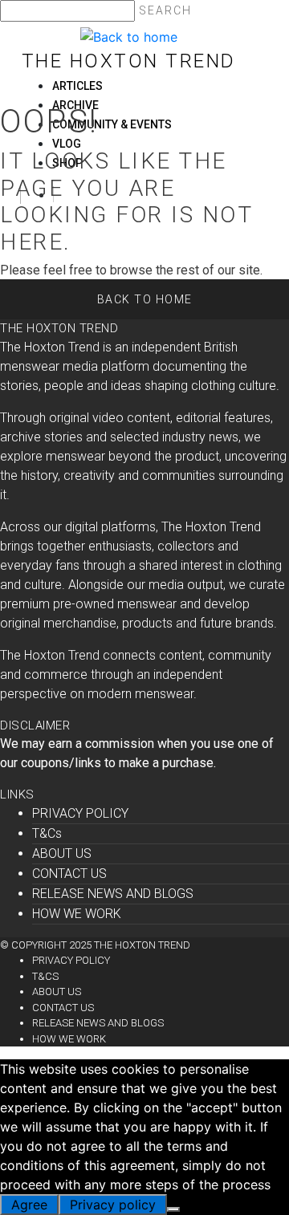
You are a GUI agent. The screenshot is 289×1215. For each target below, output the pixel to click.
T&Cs (47, 833)
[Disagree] (173, 1209)
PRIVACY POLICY (80, 813)
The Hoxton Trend (129, 61)
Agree (29, 1205)
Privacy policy (113, 1205)
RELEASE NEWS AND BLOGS (112, 893)
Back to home (145, 299)
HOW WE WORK (76, 913)
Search (165, 10)
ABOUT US (62, 853)
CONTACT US (69, 873)
